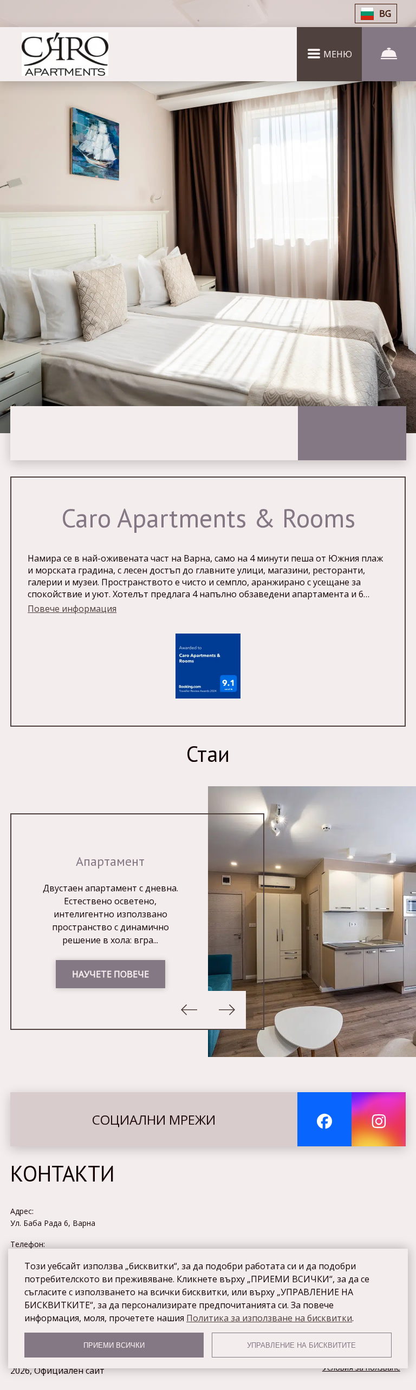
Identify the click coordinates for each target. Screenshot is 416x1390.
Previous (189, 1010)
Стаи (208, 754)
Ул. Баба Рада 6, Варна (52, 1223)
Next (227, 1010)
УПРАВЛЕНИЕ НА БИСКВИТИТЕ (301, 1345)
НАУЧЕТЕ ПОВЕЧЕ (110, 974)
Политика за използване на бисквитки (269, 1318)
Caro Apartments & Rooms (208, 517)
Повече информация (72, 609)
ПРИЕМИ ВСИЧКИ (114, 1345)
